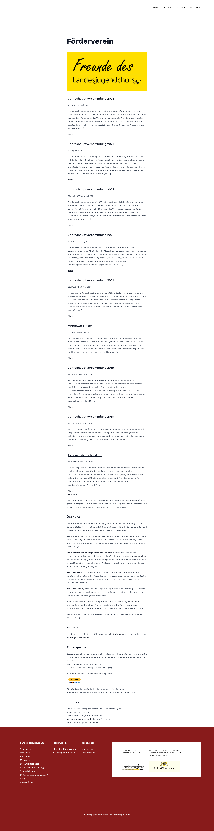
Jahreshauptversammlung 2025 (91, 98)
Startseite (25, 749)
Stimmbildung (27, 771)
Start (155, 7)
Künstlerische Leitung (32, 767)
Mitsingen (195, 7)
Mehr (70, 134)
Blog (22, 778)
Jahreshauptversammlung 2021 (91, 280)
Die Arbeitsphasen (30, 764)
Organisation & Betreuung (34, 775)
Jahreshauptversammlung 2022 (91, 235)
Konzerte (181, 7)
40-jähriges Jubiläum (64, 752)
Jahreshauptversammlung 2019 (91, 367)
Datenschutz (88, 752)
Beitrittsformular (116, 634)
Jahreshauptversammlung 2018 (91, 416)
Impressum (87, 749)
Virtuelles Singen (80, 325)
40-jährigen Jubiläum (136, 556)
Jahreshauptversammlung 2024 (91, 144)
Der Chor (167, 7)
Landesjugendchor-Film (85, 455)
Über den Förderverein (65, 749)
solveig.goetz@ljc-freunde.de (81, 719)
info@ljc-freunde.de (79, 637)
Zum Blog (72, 494)
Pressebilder (26, 782)
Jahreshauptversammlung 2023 (91, 189)
